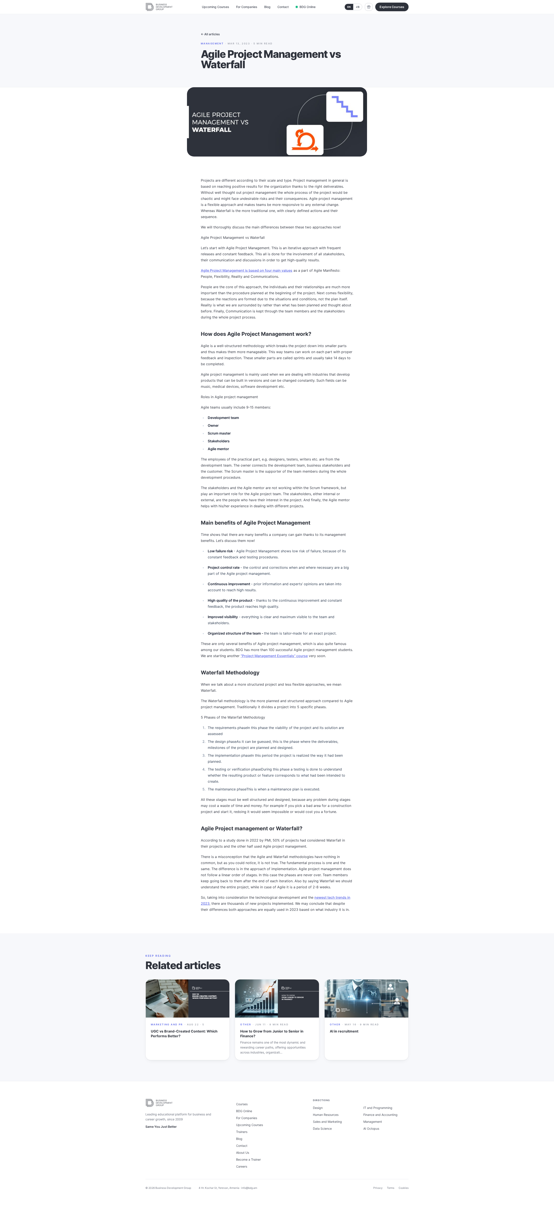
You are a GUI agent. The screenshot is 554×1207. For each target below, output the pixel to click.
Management (372, 1121)
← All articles (210, 34)
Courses (242, 1104)
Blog (267, 7)
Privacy (378, 1187)
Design (318, 1108)
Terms (390, 1187)
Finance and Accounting (380, 1115)
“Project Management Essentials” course (274, 656)
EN (349, 6)
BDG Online (308, 7)
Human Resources (325, 1115)
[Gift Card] (369, 7)
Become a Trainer (248, 1159)
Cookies (404, 1187)
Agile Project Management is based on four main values (246, 270)
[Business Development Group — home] (159, 7)
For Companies (246, 7)
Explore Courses (392, 7)
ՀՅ (357, 6)
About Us (242, 1152)
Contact (283, 7)
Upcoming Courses (215, 7)
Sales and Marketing (327, 1121)
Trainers (241, 1132)
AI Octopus (371, 1128)
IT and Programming (377, 1108)
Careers (241, 1166)
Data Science (322, 1128)
